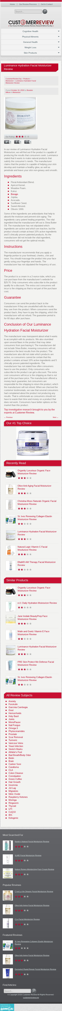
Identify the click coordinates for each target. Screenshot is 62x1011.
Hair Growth (14, 782)
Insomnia (13, 785)
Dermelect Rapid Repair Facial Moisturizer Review (35, 969)
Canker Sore (15, 764)
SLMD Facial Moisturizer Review (28, 855)
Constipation (15, 776)
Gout (11, 710)
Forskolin (13, 704)
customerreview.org (31, 998)
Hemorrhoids (15, 713)
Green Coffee (15, 779)
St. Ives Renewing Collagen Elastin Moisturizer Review (34, 943)
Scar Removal (16, 737)
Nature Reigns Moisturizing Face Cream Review (34, 869)
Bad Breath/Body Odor (20, 755)
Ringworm (14, 803)
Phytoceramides (17, 731)
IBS (10, 815)
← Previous (8, 417)
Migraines (13, 791)
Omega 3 (13, 728)
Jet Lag (12, 788)
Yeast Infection (16, 746)
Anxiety (12, 701)
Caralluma (14, 767)
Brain (11, 761)
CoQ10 (12, 812)
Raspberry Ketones (18, 797)
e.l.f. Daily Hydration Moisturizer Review (37, 603)
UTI (10, 809)
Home (12, 4)
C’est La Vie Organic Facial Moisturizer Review (34, 892)
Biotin (11, 758)
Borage (14, 194)
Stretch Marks (16, 749)
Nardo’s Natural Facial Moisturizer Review (32, 842)
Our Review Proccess (28, 4)
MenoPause (14, 722)
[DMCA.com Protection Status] (7, 1007)
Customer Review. (25, 412)
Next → (55, 417)
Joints (11, 719)
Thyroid (12, 806)
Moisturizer (16, 92)
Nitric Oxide (14, 794)
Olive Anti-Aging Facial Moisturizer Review (32, 905)
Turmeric (13, 740)
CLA (11, 770)
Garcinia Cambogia (18, 707)
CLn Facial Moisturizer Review (27, 919)
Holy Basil (14, 716)
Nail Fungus (14, 725)
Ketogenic (13, 818)
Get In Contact (47, 4)
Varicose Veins (16, 743)
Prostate (13, 734)
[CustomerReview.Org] (31, 22)
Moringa (13, 800)
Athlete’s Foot (15, 752)
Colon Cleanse (16, 773)
